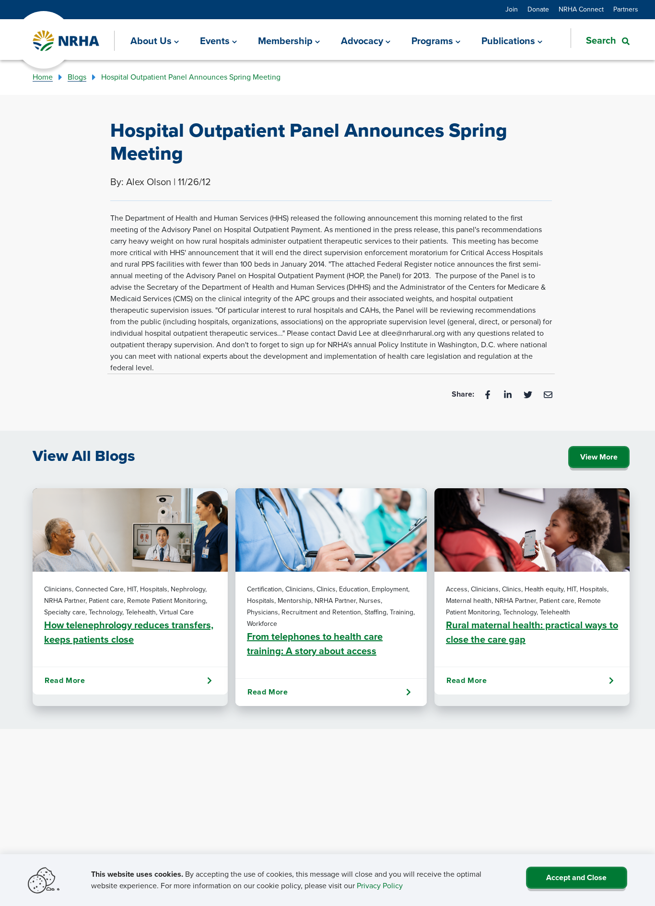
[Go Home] (66, 41)
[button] (600, 40)
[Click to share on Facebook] (488, 394)
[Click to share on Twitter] (529, 394)
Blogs (77, 76)
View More (599, 456)
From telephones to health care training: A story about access (315, 643)
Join (511, 9)
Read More (65, 680)
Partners (625, 9)
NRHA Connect (581, 9)
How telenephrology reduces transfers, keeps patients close (128, 632)
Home (43, 76)
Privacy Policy (380, 885)
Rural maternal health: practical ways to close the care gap (532, 632)
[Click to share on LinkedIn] (508, 394)
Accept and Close (576, 877)
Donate (538, 9)
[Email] (548, 394)
